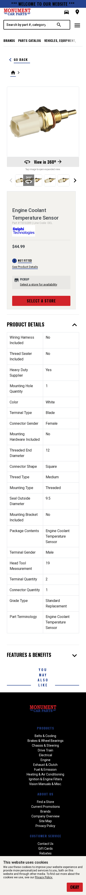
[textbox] (26, 24)
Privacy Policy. (44, 877)
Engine (45, 760)
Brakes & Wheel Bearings (46, 741)
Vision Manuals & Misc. (45, 784)
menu (77, 25)
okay (74, 887)
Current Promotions (45, 806)
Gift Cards (45, 848)
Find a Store (45, 802)
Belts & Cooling (45, 736)
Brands (9, 40)
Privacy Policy (45, 826)
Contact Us (45, 844)
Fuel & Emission (45, 769)
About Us (45, 794)
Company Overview (45, 816)
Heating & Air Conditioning (45, 774)
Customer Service (45, 835)
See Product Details (25, 267)
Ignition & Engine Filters (45, 779)
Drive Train (45, 750)
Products (45, 728)
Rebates (45, 853)
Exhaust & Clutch (45, 765)
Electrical (45, 755)
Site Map (45, 821)
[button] (66, 12)
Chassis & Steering (45, 745)
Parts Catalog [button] (29, 40)
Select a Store (41, 301)
